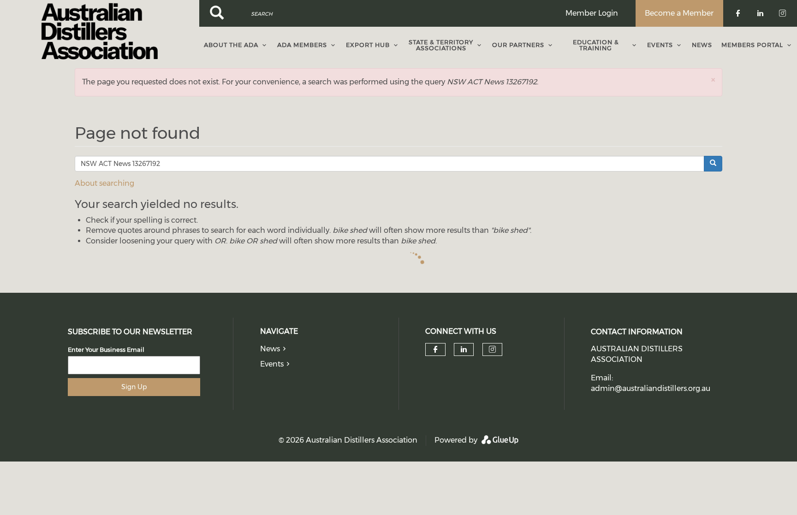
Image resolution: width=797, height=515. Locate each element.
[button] (713, 79)
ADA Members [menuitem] (302, 44)
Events (272, 364)
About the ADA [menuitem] (231, 44)
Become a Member (679, 13)
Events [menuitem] (660, 44)
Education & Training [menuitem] (596, 45)
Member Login (591, 13)
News (270, 348)
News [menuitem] (702, 44)
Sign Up (134, 387)
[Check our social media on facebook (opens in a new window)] (435, 349)
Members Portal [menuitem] (752, 44)
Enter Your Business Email (106, 349)
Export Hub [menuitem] (368, 44)
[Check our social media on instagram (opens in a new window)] (492, 349)
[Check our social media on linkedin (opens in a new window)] (464, 349)
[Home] (99, 31)
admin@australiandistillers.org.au (650, 388)
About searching (104, 183)
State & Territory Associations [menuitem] (441, 45)
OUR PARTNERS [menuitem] (518, 44)
